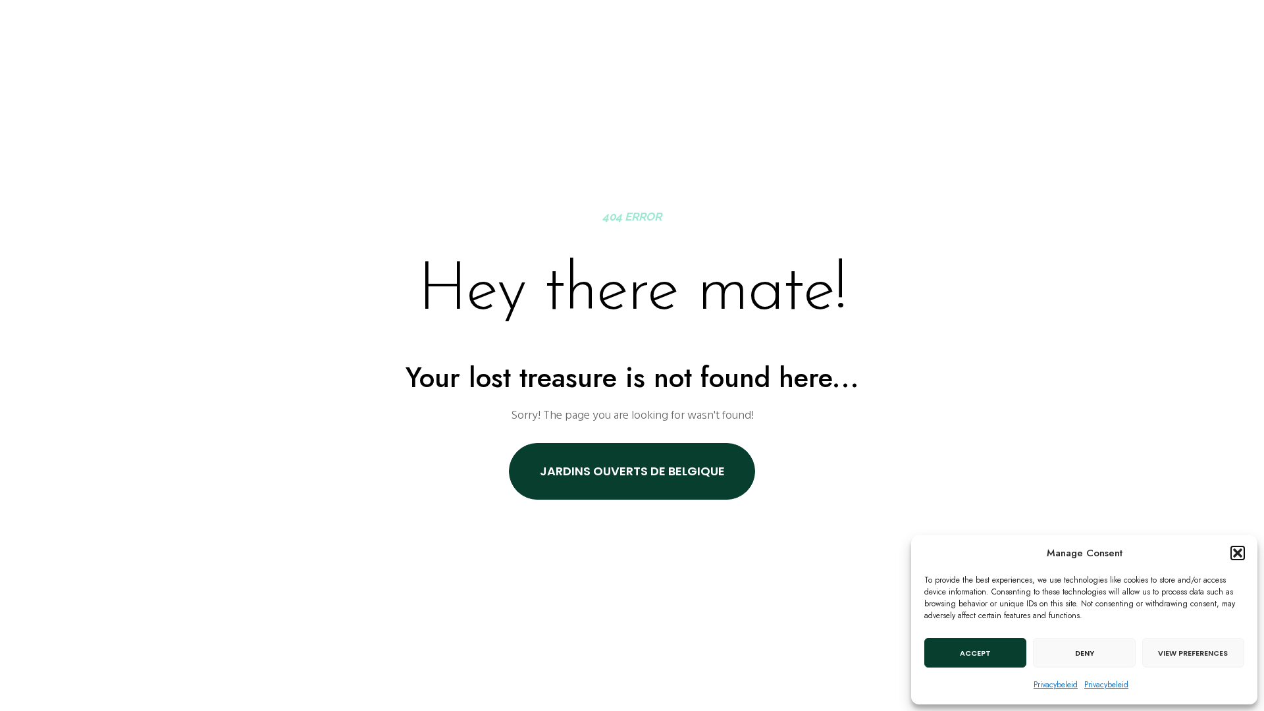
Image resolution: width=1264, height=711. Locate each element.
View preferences (1193, 653)
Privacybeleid (1056, 685)
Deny (1084, 653)
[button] (1237, 553)
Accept (975, 653)
